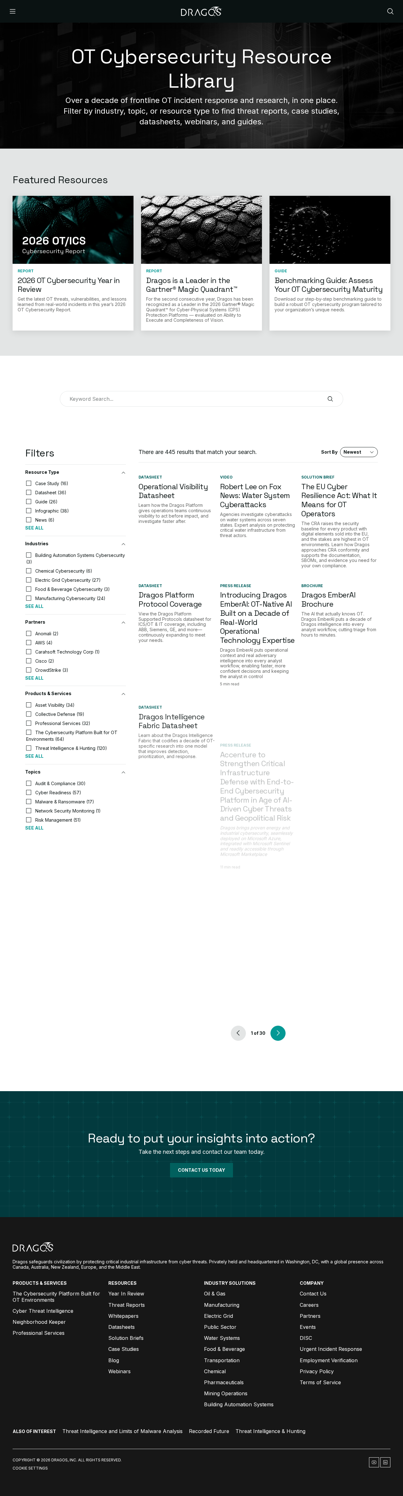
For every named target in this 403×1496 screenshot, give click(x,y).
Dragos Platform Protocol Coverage (170, 599)
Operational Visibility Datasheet (173, 491)
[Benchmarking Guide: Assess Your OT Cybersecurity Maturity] (330, 230)
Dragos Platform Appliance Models (169, 853)
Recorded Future (209, 1431)
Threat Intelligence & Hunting (270, 1431)
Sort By (341, 452)
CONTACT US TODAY (201, 1170)
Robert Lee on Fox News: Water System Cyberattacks (255, 496)
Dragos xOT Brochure (337, 710)
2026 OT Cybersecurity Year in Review (69, 284)
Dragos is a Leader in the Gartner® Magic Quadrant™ (191, 284)
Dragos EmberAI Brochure (328, 599)
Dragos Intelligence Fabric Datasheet (172, 715)
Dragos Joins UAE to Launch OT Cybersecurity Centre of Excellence (338, 862)
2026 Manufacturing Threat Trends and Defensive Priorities (337, 998)
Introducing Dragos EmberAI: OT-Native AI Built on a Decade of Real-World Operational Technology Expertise (257, 617)
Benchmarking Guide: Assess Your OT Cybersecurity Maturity (329, 284)
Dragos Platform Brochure (166, 969)
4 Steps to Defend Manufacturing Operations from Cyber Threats (251, 999)
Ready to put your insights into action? (201, 1138)
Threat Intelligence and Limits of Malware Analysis (122, 1431)
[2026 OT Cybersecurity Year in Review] (73, 230)
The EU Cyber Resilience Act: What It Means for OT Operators (339, 500)
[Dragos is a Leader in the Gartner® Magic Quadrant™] (201, 230)
